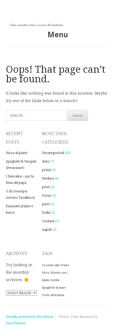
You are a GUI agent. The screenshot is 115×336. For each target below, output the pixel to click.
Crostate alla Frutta (55, 265)
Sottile (55, 280)
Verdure (48, 178)
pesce (46, 187)
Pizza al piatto (17, 153)
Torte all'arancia (53, 295)
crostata (48, 221)
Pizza (45, 272)
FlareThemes (15, 323)
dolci (45, 161)
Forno (46, 195)
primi (46, 170)
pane (45, 204)
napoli (47, 230)
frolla (46, 212)
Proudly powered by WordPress (29, 317)
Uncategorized (53, 153)
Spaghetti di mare (54, 287)
